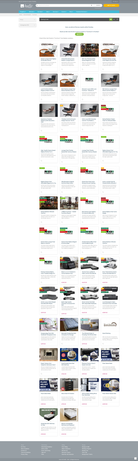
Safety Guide (44, 448)
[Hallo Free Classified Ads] (27, 6)
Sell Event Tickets (66, 452)
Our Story (23, 446)
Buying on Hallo (85, 446)
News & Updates (25, 448)
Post (111, 5)
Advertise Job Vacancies (68, 454)
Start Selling (65, 446)
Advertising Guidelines (46, 446)
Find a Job (84, 452)
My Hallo (115, 1)
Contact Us (24, 450)
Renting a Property (86, 448)
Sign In (80, 34)
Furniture (34, 14)
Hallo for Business (66, 448)
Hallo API (43, 452)
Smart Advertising (45, 450)
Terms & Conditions (26, 452)
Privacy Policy (24, 454)
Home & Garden (27, 14)
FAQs (42, 454)
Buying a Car (85, 450)
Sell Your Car (65, 450)
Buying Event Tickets (87, 454)
